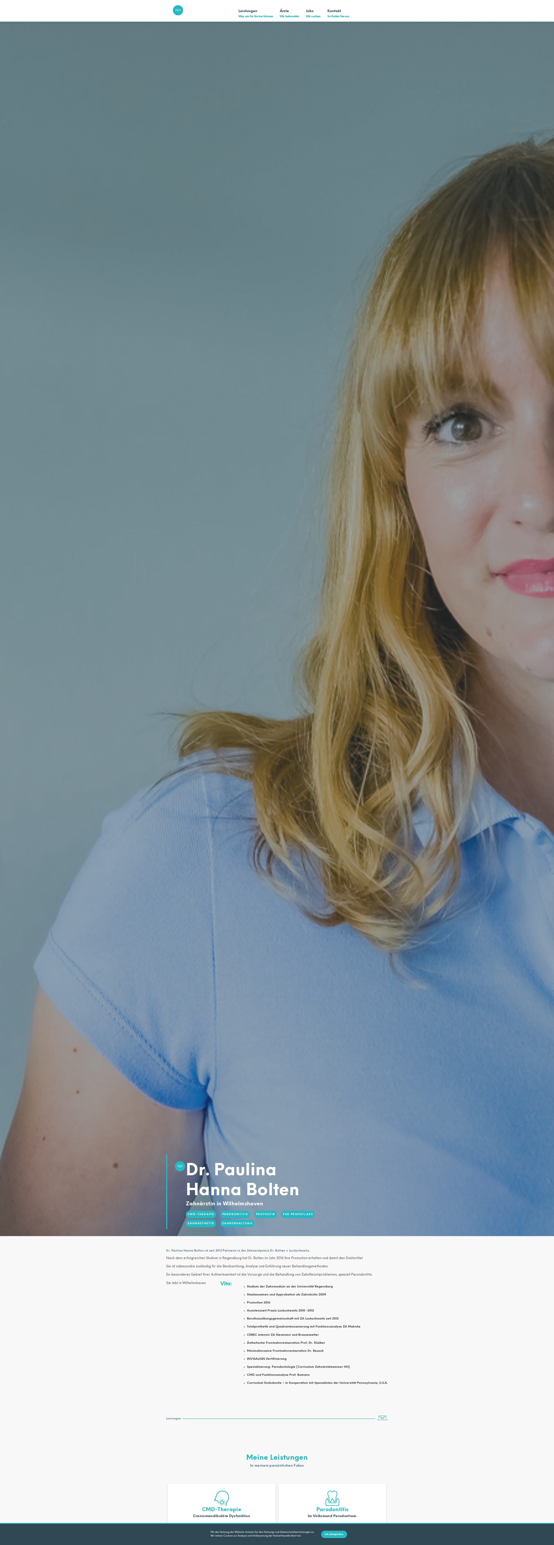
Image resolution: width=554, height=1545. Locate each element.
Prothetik (265, 1214)
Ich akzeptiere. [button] (334, 1534)
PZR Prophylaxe (298, 1214)
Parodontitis (235, 1214)
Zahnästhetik (201, 1223)
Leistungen (255, 14)
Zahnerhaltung (237, 1223)
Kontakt (338, 14)
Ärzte (289, 14)
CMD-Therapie (201, 1214)
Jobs (313, 14)
